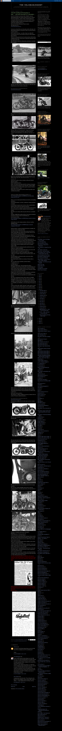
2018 (40, 279)
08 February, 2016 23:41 (19, 682)
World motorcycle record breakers (43, 721)
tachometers (40, 652)
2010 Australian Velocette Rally (43, 352)
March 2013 (40, 541)
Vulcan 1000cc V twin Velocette (43, 713)
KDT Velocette (40, 519)
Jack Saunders (40, 511)
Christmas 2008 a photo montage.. (44, 436)
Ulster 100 (39, 669)
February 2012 (42, 306)
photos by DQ (40, 609)
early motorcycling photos (42, 474)
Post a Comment (14, 684)
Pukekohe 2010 (40, 617)
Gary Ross (39, 492)
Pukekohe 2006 (40, 616)
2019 (40, 278)
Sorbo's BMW (40, 639)
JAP (38, 512)
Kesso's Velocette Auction (42, 522)
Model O (39, 556)
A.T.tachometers (40, 366)
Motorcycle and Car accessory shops (44, 562)
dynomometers (40, 470)
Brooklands (40, 418)
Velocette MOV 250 (41, 691)
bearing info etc (40, 393)
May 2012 (42, 301)
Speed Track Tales (41, 264)
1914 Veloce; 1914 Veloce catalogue (44, 336)
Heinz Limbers (40, 499)
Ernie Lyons (40, 481)
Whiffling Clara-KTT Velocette (43, 717)
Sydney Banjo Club (41, 265)
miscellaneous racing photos (43, 552)
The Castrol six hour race (42, 656)
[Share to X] (32, 639)
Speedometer (40, 641)
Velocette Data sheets (41, 684)
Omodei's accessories (41, 599)
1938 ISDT (39, 340)
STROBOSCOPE (41, 648)
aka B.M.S (39, 370)
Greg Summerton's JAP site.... (43, 243)
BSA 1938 (39, 425)
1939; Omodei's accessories (43, 341)
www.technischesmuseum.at (16, 26)
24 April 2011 (40, 359)
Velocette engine (40, 685)
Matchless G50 (40, 542)
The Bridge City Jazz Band (42, 268)
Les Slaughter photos (41, 531)
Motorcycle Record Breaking (43, 577)
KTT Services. (40, 526)
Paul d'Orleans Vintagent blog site (44, 256)
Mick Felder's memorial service (43, 550)
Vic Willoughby (40, 705)
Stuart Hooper (40, 649)
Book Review (40, 406)
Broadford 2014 (40, 417)
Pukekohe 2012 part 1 (41, 620)
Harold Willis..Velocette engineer (43, 497)
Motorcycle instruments (42, 569)
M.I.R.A (39, 535)
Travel (39, 668)
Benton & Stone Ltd (41, 394)
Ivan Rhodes (40, 504)
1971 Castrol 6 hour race (42, 343)
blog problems (40, 398)
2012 (40, 289)
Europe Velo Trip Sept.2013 (42, 482)
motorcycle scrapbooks (42, 581)
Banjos (39, 390)
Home (24, 686)
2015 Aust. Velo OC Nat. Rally (43, 357)
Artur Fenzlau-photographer (42, 386)
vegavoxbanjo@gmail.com (42, 69)
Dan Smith (39, 444)
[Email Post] (29, 639)
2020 (40, 276)
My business (40, 587)
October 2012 (42, 293)
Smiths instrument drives (42, 638)
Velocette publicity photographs (43, 692)
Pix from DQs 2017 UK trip (42, 612)
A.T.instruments (40, 364)
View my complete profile (43, 233)
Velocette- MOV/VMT (41, 700)
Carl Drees (39, 426)
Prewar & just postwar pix (42, 613)
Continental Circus (41, 440)
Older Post (34, 686)
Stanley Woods (40, 643)
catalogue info (40, 432)
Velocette (39, 677)
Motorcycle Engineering (42, 568)
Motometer (39, 558)
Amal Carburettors (41, 376)
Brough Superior (40, 421)
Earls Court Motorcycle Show (43, 471)
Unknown (15, 646)
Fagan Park (40, 485)
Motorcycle (40, 560)
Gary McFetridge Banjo (42, 241)
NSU (38, 594)
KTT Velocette (40, 527)
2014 (40, 286)
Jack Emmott (40, 507)
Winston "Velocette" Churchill (43, 718)
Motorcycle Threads (41, 584)
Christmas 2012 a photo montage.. (44, 437)
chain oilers (40, 433)
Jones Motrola (40, 516)
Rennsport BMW (40, 628)
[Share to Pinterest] (34, 639)
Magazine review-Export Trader (43, 537)
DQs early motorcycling (42, 456)
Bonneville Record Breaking (42, 405)
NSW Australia (40, 595)
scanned (39, 634)
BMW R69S (40, 401)
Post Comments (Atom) (20, 688)
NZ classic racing (41, 597)
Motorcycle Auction (41, 566)
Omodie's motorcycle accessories (44, 603)
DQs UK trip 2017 (41, 464)
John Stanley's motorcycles (42, 249)
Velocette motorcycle (41, 689)
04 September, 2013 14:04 (20, 673)
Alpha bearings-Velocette (42, 375)
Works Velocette (40, 720)
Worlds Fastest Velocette (42, 269)
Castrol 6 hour (40, 429)
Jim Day (39, 513)
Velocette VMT (40, 699)
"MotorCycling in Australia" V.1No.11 (44, 331)
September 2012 (43, 295)
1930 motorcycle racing (42, 339)
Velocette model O (41, 688)
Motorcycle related (41, 579)
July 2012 (42, 298)
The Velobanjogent (31, 5)
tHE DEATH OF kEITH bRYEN (43, 660)
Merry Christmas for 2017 (42, 546)
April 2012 (42, 303)
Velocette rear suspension (42, 696)
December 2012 (43, 290)
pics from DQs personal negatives (44, 610)
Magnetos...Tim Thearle (42, 538)
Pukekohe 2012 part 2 (41, 621)
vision (39, 707)
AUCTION (39, 387)
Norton (39, 591)
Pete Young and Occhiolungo (43, 257)
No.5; (39, 588)
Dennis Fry (39, 447)
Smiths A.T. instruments (42, 635)
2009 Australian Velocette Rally (43, 351)
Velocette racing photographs (43, 695)
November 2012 (43, 292)
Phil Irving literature (41, 605)
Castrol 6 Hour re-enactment (43, 430)
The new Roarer (40, 664)
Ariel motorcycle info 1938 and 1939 (44, 380)
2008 (40, 323)
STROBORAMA (40, 646)
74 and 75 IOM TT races (42, 360)
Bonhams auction (41, 404)
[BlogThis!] (31, 639)
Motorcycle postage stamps (42, 573)
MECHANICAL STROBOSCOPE (43, 545)
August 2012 (42, 296)
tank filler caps (40, 653)
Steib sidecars (40, 645)
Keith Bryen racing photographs (43, 520)
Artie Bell (39, 384)
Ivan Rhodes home (41, 505)
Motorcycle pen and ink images (43, 571)
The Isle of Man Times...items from (44, 661)
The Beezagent (40, 267)
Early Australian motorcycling (43, 472)
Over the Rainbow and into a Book (44, 255)
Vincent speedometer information (43, 706)
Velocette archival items (42, 681)
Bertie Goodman (40, 395)
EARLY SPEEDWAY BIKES (43, 475)
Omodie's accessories (41, 602)
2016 (40, 282)
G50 (38, 490)
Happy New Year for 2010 (42, 496)
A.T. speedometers (41, 363)
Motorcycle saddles (41, 580)
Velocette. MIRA (40, 702)
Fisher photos (40, 488)
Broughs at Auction (41, 422)
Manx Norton (40, 539)
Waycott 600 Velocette (42, 714)
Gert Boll (39, 493)
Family (39, 486)
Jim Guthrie (40, 515)
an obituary (40, 378)
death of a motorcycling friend (43, 446)
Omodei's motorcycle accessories (44, 601)
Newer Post (13, 686)
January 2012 (42, 307)
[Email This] (30, 639)
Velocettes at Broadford (42, 703)
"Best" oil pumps (41, 328)
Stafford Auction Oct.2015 (42, 642)
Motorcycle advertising (42, 561)
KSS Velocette (40, 523)
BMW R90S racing (41, 402)
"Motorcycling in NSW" (42, 333)
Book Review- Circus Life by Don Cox (44, 408)
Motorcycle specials (41, 583)
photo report (40, 606)
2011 (40, 318)
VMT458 (39, 711)
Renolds (39, 630)
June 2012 (42, 300)
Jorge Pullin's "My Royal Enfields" (44, 251)
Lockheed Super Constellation (43, 534)
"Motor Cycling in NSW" (42, 329)
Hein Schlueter (16, 676)
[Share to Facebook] (33, 639)
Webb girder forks (41, 715)
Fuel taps (39, 489)
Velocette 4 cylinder (41, 680)
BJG (38, 397)
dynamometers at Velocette (42, 468)
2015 (40, 284)
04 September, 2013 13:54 (20, 653)
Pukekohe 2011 (40, 619)
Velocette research (41, 698)
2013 (40, 287)
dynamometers (40, 467)
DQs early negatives (41, 458)
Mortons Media (40, 557)
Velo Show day (40, 676)
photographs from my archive (43, 608)
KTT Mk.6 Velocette (41, 524)
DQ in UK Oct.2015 (41, 450)
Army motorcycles (41, 383)
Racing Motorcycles (41, 627)
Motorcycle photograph (42, 572)
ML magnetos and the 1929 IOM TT (44, 553)
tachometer (40, 650)
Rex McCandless (41, 631)
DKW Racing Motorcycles (42, 448)
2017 (40, 281)
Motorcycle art (40, 565)
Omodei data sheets (41, 598)
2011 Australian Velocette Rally (43, 353)
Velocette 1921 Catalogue (42, 678)
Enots (39, 478)
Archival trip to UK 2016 (42, 379)
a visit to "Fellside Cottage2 (42, 361)
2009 (40, 321)
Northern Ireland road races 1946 (43, 590)
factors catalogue (41, 483)
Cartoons (39, 428)
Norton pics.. (40, 592)
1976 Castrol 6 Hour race (42, 344)
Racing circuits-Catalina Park (43, 624)
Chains (39, 435)
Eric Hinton (40, 479)
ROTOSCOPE (40, 632)
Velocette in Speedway (42, 687)
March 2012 (42, 304)
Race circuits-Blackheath (42, 623)
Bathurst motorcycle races (42, 391)
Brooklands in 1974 (41, 419)
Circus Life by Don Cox (42, 439)
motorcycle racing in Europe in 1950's (44, 575)
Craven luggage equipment (42, 443)
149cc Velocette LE (41, 335)
